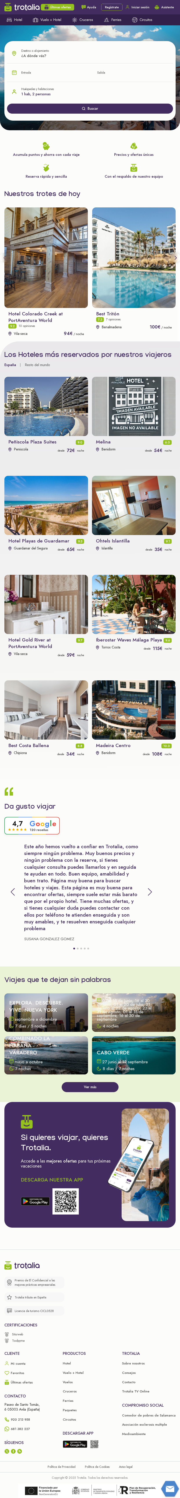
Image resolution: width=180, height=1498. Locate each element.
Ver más (90, 1087)
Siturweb (17, 1334)
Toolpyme (18, 1340)
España (10, 364)
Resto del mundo (37, 364)
